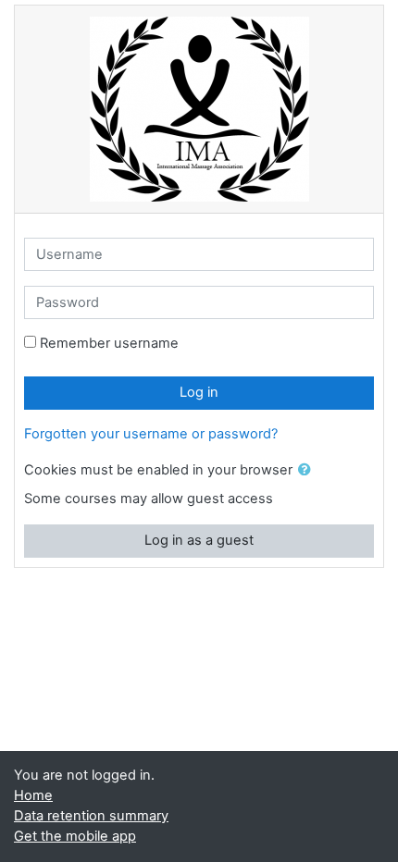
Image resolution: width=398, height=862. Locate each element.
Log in (199, 392)
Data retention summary (91, 815)
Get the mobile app (75, 836)
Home (33, 795)
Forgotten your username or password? (151, 433)
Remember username (109, 343)
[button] (308, 471)
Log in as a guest (199, 540)
